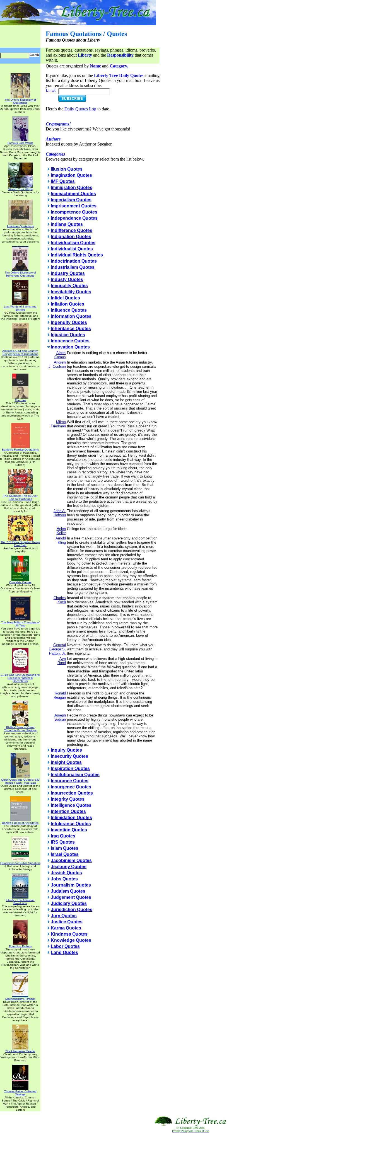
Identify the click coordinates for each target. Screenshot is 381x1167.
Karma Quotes (66, 928)
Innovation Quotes (70, 347)
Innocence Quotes (70, 340)
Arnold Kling (61, 540)
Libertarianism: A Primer (20, 998)
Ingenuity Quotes (69, 322)
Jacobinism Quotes (71, 860)
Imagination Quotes (71, 175)
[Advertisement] (190, 1150)
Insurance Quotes (69, 780)
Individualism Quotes (73, 242)
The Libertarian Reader (20, 1051)
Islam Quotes (64, 848)
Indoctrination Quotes (74, 261)
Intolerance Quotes (71, 823)
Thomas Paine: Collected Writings (20, 1093)
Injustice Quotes (68, 334)
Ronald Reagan (60, 695)
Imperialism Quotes (71, 199)
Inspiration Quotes (70, 768)
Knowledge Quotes (71, 940)
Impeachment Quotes (73, 193)
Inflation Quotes (67, 304)
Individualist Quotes (72, 248)
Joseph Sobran (60, 717)
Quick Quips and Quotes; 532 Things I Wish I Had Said (20, 781)
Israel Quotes (65, 854)
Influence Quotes (69, 310)
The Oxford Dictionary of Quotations (20, 101)
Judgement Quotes (71, 897)
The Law (20, 400)
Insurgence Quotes (71, 787)
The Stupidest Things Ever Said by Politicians (20, 497)
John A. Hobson (60, 513)
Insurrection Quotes (72, 793)
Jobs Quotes (64, 879)
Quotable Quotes (20, 582)
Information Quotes (71, 316)
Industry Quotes (68, 273)
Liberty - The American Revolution (20, 902)
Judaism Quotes (68, 891)
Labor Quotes (65, 946)
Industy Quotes (67, 279)
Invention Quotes (69, 829)
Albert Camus (60, 355)
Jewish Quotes (66, 872)
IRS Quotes (63, 842)
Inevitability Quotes (71, 291)
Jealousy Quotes (68, 866)
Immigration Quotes (71, 187)
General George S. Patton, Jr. (57, 649)
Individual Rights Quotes (77, 255)
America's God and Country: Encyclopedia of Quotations (20, 352)
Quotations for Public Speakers (20, 863)
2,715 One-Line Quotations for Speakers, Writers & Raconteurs (20, 677)
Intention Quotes (68, 811)
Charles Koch (60, 600)
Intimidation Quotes (71, 817)
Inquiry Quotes (66, 750)
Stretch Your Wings (20, 189)
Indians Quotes (67, 224)
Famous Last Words (20, 142)
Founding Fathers (20, 946)
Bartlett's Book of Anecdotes (20, 822)
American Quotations (20, 226)
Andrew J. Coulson (57, 364)
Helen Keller (61, 531)
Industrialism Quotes (73, 267)
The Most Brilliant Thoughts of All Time (20, 624)
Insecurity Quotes (69, 756)
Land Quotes (64, 952)
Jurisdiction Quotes (71, 909)
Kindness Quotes (69, 934)
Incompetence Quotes (74, 212)
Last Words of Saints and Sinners (20, 308)
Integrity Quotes (68, 799)
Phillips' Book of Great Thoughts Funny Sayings (20, 729)
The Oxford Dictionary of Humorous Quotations (20, 274)
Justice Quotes (67, 921)
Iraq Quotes (63, 836)
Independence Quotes (74, 218)
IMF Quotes (63, 181)
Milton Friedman (58, 424)
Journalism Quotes (71, 885)
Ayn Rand (61, 661)
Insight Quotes (66, 762)
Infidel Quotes (65, 298)
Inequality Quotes (69, 285)
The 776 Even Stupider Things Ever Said (20, 544)
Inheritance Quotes (71, 328)
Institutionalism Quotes (75, 774)
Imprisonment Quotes (74, 206)
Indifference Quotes (71, 230)
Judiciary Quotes (69, 903)
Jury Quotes (64, 915)
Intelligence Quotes (71, 805)
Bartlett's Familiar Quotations (20, 449)
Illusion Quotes (67, 169)
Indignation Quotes (71, 236)
